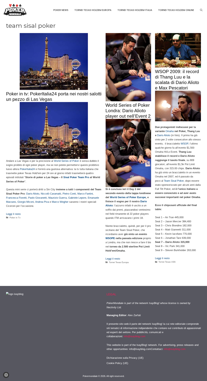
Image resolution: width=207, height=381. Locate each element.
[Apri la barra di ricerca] (201, 10)
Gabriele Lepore (77, 197)
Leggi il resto (13, 214)
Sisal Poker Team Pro (76, 177)
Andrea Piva (42, 201)
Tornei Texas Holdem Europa (92, 10)
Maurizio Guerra (57, 197)
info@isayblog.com (134, 336)
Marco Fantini (85, 193)
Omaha (169, 131)
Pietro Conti (69, 193)
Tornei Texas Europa (119, 262)
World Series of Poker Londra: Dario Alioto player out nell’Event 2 (128, 111)
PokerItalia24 (27, 169)
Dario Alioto (32, 193)
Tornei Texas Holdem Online (176, 10)
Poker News (60, 10)
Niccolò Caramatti (51, 193)
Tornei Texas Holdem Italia (134, 10)
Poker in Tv (15, 217)
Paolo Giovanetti (37, 197)
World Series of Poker (66, 160)
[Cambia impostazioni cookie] (6, 375)
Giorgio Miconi (25, 201)
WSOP (184, 143)
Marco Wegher (60, 201)
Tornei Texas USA (167, 262)
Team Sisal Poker (174, 180)
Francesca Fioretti (16, 197)
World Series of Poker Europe (128, 197)
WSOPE (110, 238)
